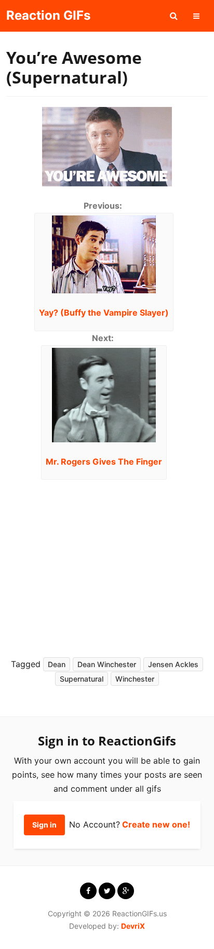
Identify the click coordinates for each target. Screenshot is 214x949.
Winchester (134, 678)
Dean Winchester (106, 664)
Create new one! (156, 824)
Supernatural (81, 678)
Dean (56, 664)
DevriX (133, 925)
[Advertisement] (100, 565)
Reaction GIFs (48, 15)
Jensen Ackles (173, 664)
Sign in (44, 824)
